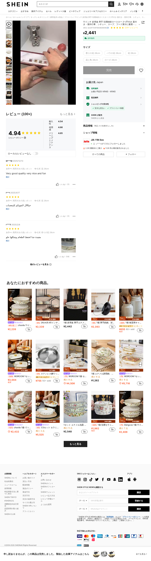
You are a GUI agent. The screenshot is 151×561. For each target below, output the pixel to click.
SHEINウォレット (48, 492)
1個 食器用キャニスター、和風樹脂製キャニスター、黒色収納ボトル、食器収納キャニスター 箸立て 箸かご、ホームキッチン (131, 322)
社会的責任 (8, 481)
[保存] (141, 70)
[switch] (35, 153)
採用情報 (8, 488)
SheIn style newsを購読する (90, 487)
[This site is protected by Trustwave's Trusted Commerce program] (79, 545)
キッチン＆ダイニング (39, 17)
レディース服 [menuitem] (60, 11)
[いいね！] (57, 184)
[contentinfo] (113, 537)
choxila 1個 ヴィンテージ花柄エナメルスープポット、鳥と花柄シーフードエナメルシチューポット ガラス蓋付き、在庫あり (20, 427)
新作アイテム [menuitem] (37, 11)
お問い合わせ (46, 480)
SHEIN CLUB (9, 514)
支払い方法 (27, 481)
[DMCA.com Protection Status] (86, 545)
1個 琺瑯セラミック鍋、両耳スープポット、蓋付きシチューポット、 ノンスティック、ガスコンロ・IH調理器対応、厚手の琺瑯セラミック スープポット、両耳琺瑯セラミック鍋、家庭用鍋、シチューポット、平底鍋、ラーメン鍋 (103, 425)
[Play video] (44, 62)
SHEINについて (10, 478)
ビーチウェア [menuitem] (75, 11)
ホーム (8, 17)
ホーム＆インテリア (21, 17)
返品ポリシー (28, 488)
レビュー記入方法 (48, 496)
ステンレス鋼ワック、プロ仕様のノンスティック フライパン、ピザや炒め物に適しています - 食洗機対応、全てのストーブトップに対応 (48, 373)
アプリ (129, 474)
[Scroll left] (139, 11)
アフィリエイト (29, 511)
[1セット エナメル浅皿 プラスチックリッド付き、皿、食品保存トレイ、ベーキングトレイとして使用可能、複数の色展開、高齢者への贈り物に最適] (76, 407)
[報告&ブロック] (74, 184)
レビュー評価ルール (48, 500)
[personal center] (119, 4)
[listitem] (20, 312)
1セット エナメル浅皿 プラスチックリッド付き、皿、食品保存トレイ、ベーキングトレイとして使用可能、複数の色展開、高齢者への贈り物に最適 (76, 425)
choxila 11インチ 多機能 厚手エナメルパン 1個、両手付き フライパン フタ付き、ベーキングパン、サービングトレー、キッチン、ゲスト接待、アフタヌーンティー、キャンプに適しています (20, 325)
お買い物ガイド (29, 478)
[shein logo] (17, 4)
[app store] (129, 481)
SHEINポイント (47, 483)
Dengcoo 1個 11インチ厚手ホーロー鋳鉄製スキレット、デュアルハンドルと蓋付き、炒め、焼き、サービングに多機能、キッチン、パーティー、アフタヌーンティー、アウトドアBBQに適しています (131, 425)
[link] (125, 4)
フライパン (68, 17)
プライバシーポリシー (131, 517)
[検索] (111, 4)
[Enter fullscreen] (73, 102)
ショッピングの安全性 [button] (100, 104)
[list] (100, 479)
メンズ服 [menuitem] (134, 11)
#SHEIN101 (9, 501)
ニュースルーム (10, 485)
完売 (109, 70)
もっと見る (75, 444)
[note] (20, 319)
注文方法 (26, 495)
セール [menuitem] (49, 11)
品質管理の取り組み (11, 510)
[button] (137, 4)
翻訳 (7, 177)
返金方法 (26, 492)
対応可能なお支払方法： (86, 531)
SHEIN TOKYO (10, 497)
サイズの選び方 (29, 503)
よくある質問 (46, 504)
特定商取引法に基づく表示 (11, 493)
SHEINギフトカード (48, 488)
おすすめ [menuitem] (24, 11)
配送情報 (26, 485)
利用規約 (110, 517)
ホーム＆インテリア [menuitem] (118, 11)
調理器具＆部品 (56, 17)
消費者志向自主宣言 (11, 505)
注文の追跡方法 (29, 499)
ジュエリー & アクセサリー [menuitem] (95, 11)
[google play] (135, 481)
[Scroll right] (142, 11)
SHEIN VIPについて (30, 507)
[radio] (92, 53)
